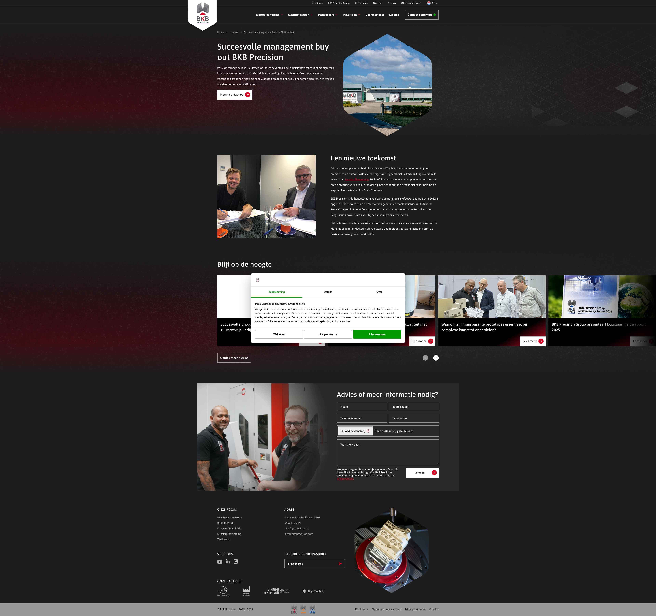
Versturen (340, 563)
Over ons (377, 3)
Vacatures (317, 3)
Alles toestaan (377, 334)
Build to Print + (226, 522)
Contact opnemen (420, 14)
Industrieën (350, 14)
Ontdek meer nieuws (234, 358)
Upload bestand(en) (353, 431)
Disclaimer (361, 609)
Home (220, 32)
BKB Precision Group (339, 3)
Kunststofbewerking (267, 14)
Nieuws (392, 3)
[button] (433, 3)
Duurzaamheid (375, 14)
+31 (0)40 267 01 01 (296, 528)
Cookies (434, 609)
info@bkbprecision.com (298, 533)
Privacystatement (415, 609)
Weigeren (279, 334)
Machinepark (326, 14)
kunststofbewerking (357, 179)
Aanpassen (326, 334)
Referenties (361, 3)
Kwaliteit (393, 14)
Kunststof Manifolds (229, 528)
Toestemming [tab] (277, 291)
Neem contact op (231, 94)
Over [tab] (379, 291)
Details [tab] (328, 291)
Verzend (419, 472)
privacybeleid (345, 478)
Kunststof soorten (298, 14)
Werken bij (223, 539)
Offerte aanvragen (411, 3)
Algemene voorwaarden (386, 609)
